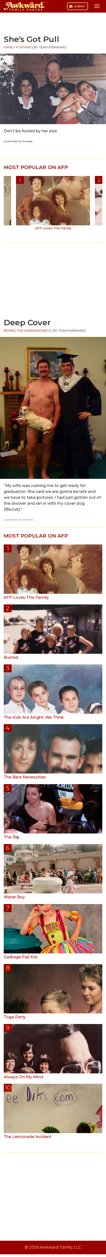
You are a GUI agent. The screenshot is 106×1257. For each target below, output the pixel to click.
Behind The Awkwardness (27, 330)
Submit (79, 6)
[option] (53, 205)
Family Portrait (18, 47)
